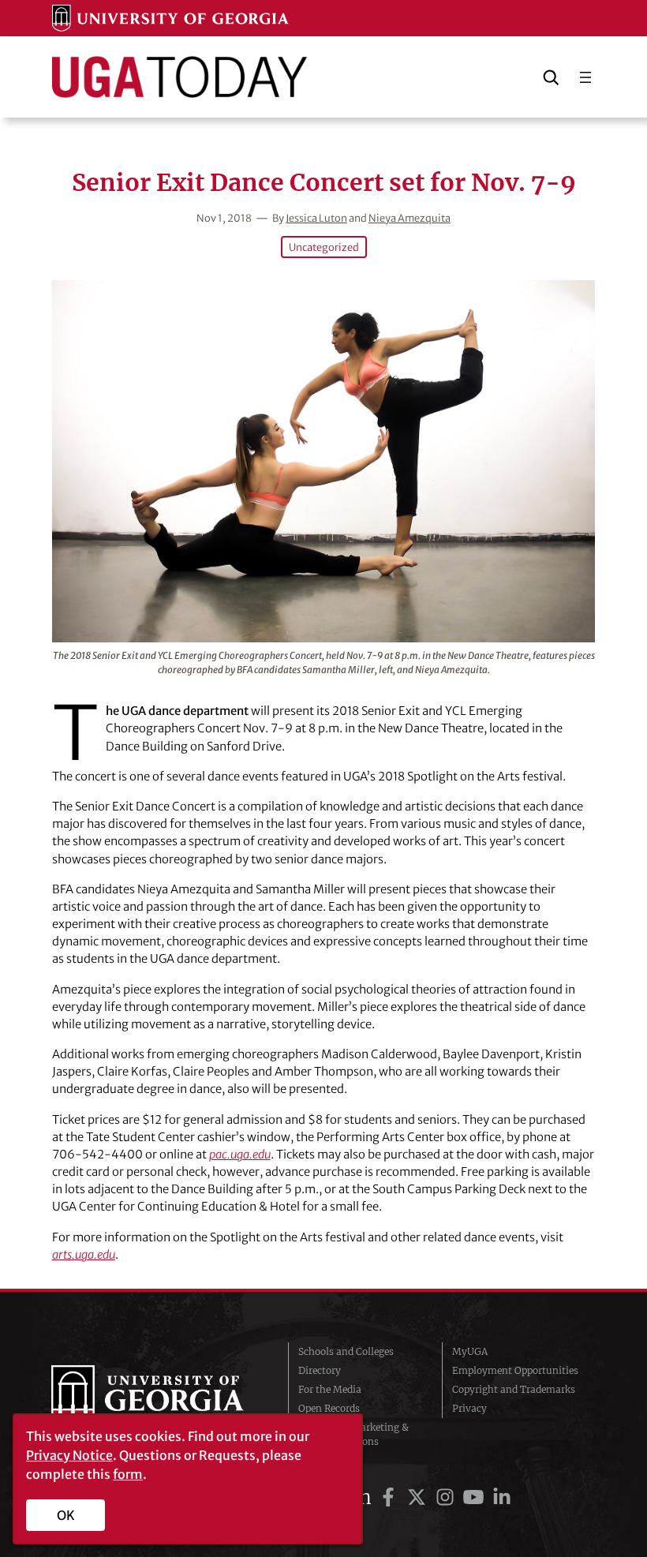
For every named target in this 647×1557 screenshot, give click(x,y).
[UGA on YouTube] (476, 1497)
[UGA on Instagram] (447, 1497)
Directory (319, 1370)
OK (66, 1515)
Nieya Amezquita (409, 217)
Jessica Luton (316, 217)
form (128, 1474)
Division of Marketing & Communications (353, 1434)
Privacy (469, 1408)
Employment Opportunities (515, 1370)
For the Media (329, 1389)
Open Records (329, 1408)
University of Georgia (157, 1396)
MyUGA (470, 1351)
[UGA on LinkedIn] (502, 1497)
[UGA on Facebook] (390, 1497)
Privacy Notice (69, 1455)
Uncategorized (324, 247)
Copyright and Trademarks (513, 1389)
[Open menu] (585, 77)
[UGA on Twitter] (419, 1497)
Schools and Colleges (346, 1351)
